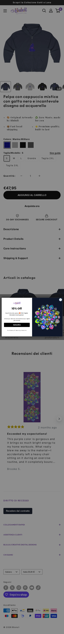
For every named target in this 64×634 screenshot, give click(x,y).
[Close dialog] (60, 299)
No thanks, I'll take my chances (16, 330)
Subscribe (16, 325)
